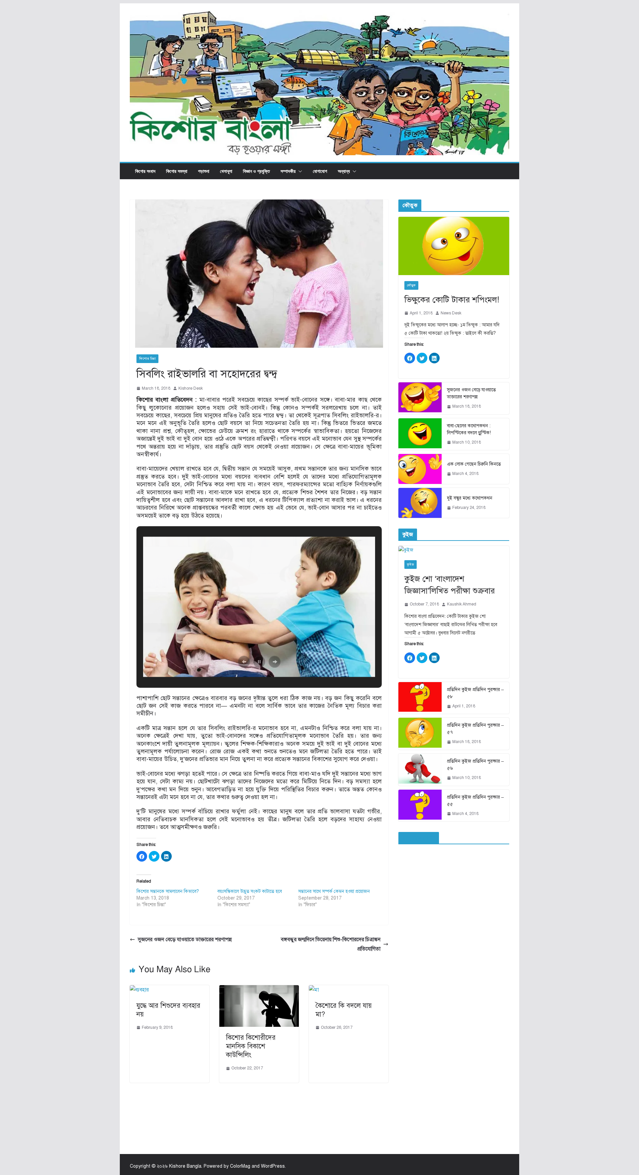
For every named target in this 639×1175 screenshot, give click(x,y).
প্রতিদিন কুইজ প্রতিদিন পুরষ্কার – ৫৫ (475, 800)
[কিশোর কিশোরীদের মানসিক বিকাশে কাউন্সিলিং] (259, 989)
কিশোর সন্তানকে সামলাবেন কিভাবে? (167, 891)
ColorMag (240, 1166)
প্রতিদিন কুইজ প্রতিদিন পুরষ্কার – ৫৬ (475, 764)
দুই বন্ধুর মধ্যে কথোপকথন (469, 498)
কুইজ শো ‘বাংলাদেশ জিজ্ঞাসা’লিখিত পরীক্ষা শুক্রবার (449, 585)
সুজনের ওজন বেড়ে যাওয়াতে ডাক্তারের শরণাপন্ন (185, 939)
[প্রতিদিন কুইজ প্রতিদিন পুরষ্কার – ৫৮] (420, 698)
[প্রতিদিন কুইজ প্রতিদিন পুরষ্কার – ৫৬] (420, 770)
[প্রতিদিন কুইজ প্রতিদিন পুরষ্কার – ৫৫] (420, 806)
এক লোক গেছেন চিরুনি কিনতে (474, 464)
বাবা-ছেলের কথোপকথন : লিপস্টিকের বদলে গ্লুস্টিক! (469, 429)
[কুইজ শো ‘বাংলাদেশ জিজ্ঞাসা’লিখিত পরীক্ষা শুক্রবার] (453, 550)
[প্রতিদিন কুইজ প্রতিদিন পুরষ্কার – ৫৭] (420, 734)
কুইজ (410, 564)
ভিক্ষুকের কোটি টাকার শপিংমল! (451, 300)
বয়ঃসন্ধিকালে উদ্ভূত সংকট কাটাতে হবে (249, 891)
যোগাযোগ (320, 171)
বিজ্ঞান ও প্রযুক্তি (256, 171)
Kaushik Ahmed (461, 604)
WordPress (273, 1166)
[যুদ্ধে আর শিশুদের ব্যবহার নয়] (139, 989)
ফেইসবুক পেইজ (418, 838)
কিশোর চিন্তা (147, 358)
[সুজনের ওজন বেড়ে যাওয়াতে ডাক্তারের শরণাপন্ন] (420, 398)
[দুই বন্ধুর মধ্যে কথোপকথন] (420, 503)
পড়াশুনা (203, 171)
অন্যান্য (344, 171)
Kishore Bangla (185, 1166)
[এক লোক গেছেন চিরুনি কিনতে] (420, 469)
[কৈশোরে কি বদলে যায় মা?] (314, 989)
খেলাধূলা (226, 171)
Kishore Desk (190, 388)
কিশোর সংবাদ (145, 171)
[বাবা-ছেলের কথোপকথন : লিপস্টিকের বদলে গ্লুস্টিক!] (420, 434)
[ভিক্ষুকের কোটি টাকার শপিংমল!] (453, 246)
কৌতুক (411, 285)
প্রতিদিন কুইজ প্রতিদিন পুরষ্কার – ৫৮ (475, 693)
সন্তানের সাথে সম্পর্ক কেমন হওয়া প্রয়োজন (334, 891)
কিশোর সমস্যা (176, 171)
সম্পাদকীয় (288, 171)
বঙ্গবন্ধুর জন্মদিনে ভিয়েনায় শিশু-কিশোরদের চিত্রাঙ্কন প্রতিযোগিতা (330, 944)
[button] (299, 171)
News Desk (451, 313)
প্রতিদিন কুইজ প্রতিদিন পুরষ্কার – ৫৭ (475, 728)
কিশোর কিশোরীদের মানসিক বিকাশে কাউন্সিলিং (251, 1046)
